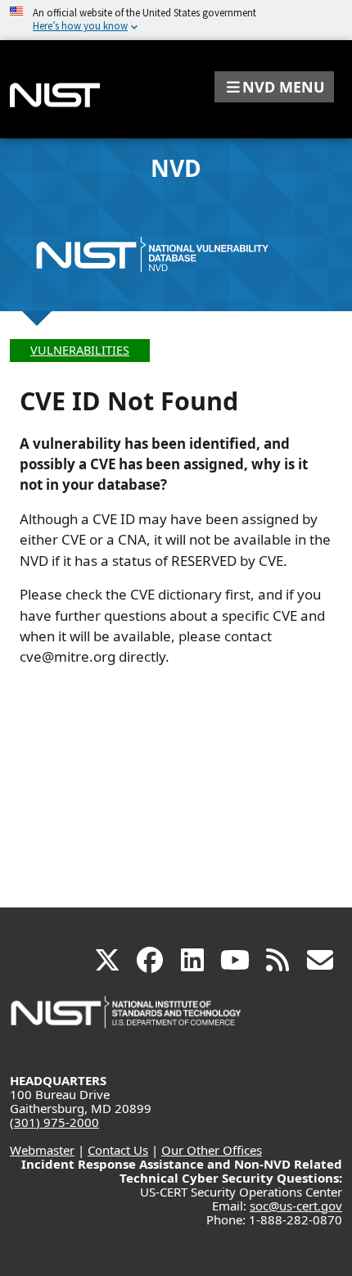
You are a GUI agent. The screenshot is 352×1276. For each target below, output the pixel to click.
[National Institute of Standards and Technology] (127, 1020)
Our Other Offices (211, 1150)
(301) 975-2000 (54, 1122)
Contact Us (118, 1150)
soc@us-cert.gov (296, 1205)
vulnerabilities (79, 350)
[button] (274, 86)
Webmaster (42, 1150)
